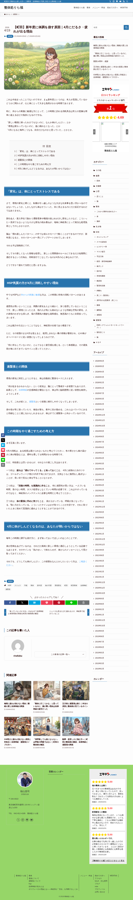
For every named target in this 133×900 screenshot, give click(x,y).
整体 (32, 585)
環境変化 (58, 585)
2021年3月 (99, 566)
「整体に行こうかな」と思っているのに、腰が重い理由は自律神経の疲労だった (110, 54)
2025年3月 (99, 399)
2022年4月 (99, 528)
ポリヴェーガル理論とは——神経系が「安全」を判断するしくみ (53, 889)
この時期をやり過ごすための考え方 (34, 164)
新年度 (39, 585)
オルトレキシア (102, 237)
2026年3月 (99, 377)
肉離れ (99, 291)
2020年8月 (99, 604)
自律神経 (23, 390)
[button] (10, 602)
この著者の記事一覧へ (60, 654)
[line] (117, 1)
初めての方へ (100, 876)
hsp (30, 884)
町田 (66, 585)
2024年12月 (100, 415)
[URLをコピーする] (83, 602)
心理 (97, 191)
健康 (97, 176)
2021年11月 (100, 545)
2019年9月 (99, 631)
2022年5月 (99, 523)
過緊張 (10, 36)
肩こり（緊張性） (103, 295)
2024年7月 (99, 442)
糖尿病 (99, 281)
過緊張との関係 (25, 160)
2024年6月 (99, 447)
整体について (34, 878)
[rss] (123, 1)
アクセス (98, 878)
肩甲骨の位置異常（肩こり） (108, 300)
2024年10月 (100, 426)
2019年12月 (100, 620)
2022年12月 (100, 507)
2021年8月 (99, 555)
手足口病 (100, 256)
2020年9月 (99, 599)
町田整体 (74, 585)
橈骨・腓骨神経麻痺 (104, 261)
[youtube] (120, 1)
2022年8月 (99, 517)
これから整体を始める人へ (107, 211)
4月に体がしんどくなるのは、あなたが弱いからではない (44, 169)
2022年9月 (99, 512)
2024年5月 (99, 453)
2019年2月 (99, 669)
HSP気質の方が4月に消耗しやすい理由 (36, 155)
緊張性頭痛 (101, 286)
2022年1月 (99, 534)
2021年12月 (100, 539)
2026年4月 (99, 372)
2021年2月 (99, 572)
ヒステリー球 (102, 247)
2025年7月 (99, 393)
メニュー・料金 (86, 876)
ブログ (97, 884)
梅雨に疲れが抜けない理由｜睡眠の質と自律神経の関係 (110, 46)
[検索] (127, 1)
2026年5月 (99, 366)
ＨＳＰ (98, 342)
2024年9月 (99, 431)
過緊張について (35, 881)
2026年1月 (99, 388)
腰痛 (98, 305)
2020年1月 (99, 615)
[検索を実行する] (126, 27)
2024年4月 (99, 458)
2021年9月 (99, 550)
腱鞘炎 (99, 310)
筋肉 (98, 181)
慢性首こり (101, 332)
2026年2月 (99, 382)
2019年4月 (99, 658)
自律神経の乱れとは (36, 886)
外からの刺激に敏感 (30, 295)
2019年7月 (99, 642)
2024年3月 (99, 463)
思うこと (100, 196)
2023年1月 (99, 501)
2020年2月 (99, 609)
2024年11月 (100, 420)
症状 (97, 232)
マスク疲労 (101, 252)
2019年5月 (99, 653)
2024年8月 (99, 436)
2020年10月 (100, 593)
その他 (98, 170)
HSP (10, 283)
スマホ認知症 (102, 242)
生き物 (98, 226)
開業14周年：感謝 (100, 61)
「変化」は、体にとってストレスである (36, 151)
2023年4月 (99, 485)
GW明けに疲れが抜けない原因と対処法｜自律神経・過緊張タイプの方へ (110, 76)
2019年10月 (100, 626)
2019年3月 (99, 663)
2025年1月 (99, 409)
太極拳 (98, 186)
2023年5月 (99, 480)
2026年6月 (99, 361)
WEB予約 (113, 876)
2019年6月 (99, 647)
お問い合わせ (100, 892)
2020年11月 (100, 588)
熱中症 (99, 271)
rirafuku (18, 656)
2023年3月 (99, 490)
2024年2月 (99, 469)
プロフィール (100, 889)
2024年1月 (99, 474)
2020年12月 (100, 582)
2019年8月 (99, 636)
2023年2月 (99, 496)
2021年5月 (99, 561)
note (96, 886)
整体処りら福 (13, 7)
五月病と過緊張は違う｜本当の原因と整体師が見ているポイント (110, 68)
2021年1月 (99, 577)
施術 (98, 221)
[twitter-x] (110, 1)
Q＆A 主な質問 (101, 881)
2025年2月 (99, 404)
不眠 (25, 585)
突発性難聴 (101, 276)
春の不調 (48, 585)
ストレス (18, 585)
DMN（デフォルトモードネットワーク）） (110, 326)
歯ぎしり (100, 266)
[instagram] (113, 1)
